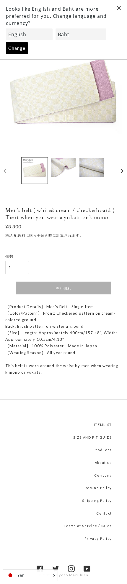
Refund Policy (98, 488)
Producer (103, 450)
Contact (104, 513)
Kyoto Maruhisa (72, 575)
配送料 (19, 235)
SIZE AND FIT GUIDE (92, 437)
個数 (9, 256)
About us (103, 462)
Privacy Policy (98, 538)
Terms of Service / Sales (88, 526)
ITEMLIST (103, 425)
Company (103, 475)
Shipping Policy (97, 500)
